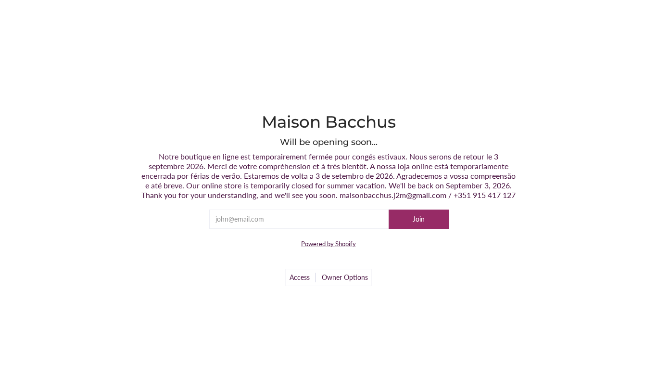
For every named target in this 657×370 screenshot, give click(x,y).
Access (300, 277)
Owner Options (345, 277)
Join (419, 219)
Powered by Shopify (328, 244)
